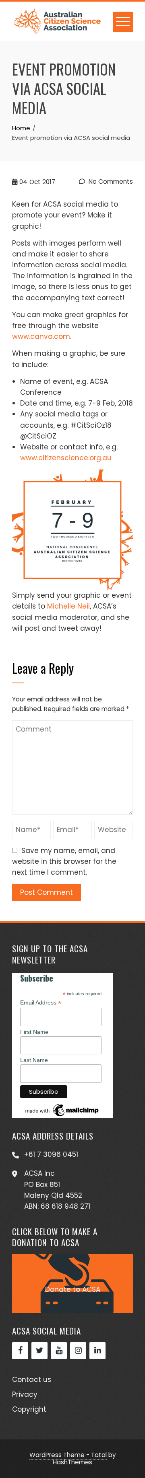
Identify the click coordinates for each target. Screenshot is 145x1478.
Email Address (40, 1003)
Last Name (34, 1060)
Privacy (24, 1394)
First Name (34, 1032)
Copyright (29, 1409)
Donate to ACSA (72, 1289)
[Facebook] (20, 1350)
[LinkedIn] (97, 1350)
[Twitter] (39, 1350)
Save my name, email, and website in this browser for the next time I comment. (64, 861)
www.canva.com (41, 336)
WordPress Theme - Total (68, 1455)
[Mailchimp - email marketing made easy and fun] (62, 1110)
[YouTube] (59, 1350)
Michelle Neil (68, 606)
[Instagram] (78, 1350)
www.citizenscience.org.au (66, 458)
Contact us (31, 1379)
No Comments (110, 181)
